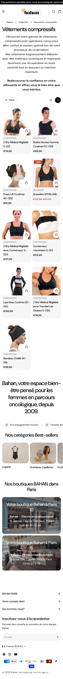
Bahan (14, 672)
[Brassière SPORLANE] (46, 173)
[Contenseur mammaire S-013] (46, 225)
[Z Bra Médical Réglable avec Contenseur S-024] (16, 225)
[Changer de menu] (3, 11)
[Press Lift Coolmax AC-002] (16, 173)
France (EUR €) (14, 646)
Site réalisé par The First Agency (33, 672)
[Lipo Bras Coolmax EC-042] (16, 281)
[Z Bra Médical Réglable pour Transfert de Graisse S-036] (46, 281)
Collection (23, 22)
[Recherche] (54, 11)
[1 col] (51, 100)
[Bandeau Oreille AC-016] (16, 337)
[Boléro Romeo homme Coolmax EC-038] (46, 121)
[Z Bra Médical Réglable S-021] (16, 121)
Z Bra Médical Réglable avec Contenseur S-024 (15, 250)
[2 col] (58, 100)
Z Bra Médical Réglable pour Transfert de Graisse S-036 (45, 306)
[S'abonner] (57, 637)
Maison (9, 22)
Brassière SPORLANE (45, 194)
